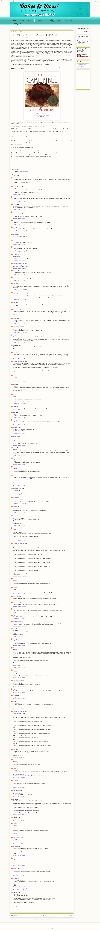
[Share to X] (15, 169)
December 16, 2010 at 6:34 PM (19, 417)
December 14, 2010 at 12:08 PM (20, 299)
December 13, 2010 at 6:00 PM (19, 194)
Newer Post (14, 915)
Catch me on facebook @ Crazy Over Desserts (23, 888)
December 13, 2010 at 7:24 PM (19, 218)
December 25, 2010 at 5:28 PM (19, 525)
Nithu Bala (15, 197)
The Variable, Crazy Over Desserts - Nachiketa (23, 886)
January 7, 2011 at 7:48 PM (19, 835)
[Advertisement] (81, 79)
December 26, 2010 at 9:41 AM (19, 540)
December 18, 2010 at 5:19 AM (19, 433)
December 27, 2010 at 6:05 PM (19, 593)
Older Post (70, 915)
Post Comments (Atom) (45, 919)
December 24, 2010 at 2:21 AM (19, 512)
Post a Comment (16, 906)
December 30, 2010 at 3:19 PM (19, 667)
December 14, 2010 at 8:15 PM (19, 323)
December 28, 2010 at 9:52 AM (19, 600)
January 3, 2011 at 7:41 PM (19, 692)
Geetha (14, 177)
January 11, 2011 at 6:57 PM (19, 889)
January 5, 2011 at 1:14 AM (19, 747)
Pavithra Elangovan (17, 220)
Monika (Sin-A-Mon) (17, 488)
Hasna (14, 695)
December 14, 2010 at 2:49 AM (19, 274)
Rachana (15, 254)
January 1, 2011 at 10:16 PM (19, 686)
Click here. (84, 44)
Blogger (52, 928)
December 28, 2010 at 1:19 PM (19, 626)
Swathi (14, 506)
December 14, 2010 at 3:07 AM (19, 280)
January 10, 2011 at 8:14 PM (19, 875)
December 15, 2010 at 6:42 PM (19, 373)
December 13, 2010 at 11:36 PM (20, 268)
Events (20, 171)
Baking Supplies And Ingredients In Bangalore (33, 59)
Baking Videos (41, 20)
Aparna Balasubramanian (18, 263)
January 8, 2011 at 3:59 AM (19, 855)
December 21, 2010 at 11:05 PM (20, 473)
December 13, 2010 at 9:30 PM (19, 244)
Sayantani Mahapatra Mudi (19, 361)
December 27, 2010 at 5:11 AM (19, 585)
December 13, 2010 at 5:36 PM (19, 184)
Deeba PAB (15, 352)
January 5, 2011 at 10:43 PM (19, 766)
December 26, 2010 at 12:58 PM (20, 576)
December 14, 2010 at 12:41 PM (20, 307)
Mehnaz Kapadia (16, 647)
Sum (14, 406)
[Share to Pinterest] (18, 169)
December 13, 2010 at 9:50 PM (19, 251)
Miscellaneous (25, 171)
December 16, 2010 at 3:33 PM (19, 403)
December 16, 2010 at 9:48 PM (19, 424)
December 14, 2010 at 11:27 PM (20, 332)
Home (14, 20)
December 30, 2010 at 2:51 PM (19, 645)
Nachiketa (15, 878)
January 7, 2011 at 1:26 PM (19, 814)
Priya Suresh (16, 277)
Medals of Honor (17, 23)
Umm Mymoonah (17, 227)
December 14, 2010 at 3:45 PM (19, 315)
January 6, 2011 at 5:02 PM (19, 787)
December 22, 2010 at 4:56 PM (19, 485)
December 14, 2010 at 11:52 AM (20, 289)
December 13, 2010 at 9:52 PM (19, 260)
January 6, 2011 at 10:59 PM (19, 796)
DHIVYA (14, 768)
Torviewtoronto (16, 427)
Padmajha (15, 868)
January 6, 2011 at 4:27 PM (19, 777)
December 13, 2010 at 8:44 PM (19, 231)
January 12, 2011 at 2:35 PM (19, 904)
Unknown (15, 204)
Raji (14, 823)
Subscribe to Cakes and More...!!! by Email (81, 65)
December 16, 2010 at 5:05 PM (19, 409)
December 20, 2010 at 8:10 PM (19, 445)
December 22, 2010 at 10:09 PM (20, 503)
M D (14, 799)
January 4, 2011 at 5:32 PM (19, 708)
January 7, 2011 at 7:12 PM (19, 820)
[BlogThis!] (14, 169)
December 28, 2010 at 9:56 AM (19, 612)
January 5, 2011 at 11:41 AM (19, 757)
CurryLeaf (15, 858)
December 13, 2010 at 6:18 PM (19, 209)
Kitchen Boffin (16, 318)
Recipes (30, 20)
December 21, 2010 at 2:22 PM (19, 464)
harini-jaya (15, 240)
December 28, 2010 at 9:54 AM (19, 606)
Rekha (14, 292)
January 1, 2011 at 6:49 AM (19, 677)
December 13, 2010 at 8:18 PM (19, 224)
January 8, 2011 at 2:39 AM (19, 843)
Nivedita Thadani (16, 186)
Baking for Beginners (55, 20)
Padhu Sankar (16, 670)
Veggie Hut (15, 212)
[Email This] (13, 169)
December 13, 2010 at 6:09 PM (19, 201)
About (22, 20)
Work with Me (70, 20)
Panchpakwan (16, 247)
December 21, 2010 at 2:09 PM (19, 455)
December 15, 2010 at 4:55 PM (19, 358)
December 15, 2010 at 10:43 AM (20, 350)
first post (45, 44)
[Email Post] (13, 171)
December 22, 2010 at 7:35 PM (19, 494)
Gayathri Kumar (16, 621)
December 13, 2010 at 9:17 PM (19, 238)
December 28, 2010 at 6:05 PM (19, 636)
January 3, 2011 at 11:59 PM (19, 698)
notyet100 (15, 234)
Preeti (14, 447)
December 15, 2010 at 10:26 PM (20, 381)
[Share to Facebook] (17, 169)
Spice (14, 283)
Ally (14, 394)
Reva (14, 475)
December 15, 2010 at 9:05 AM (19, 342)
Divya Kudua (16, 309)
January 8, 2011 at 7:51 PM (19, 865)
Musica (14, 384)
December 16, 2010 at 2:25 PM (19, 392)
